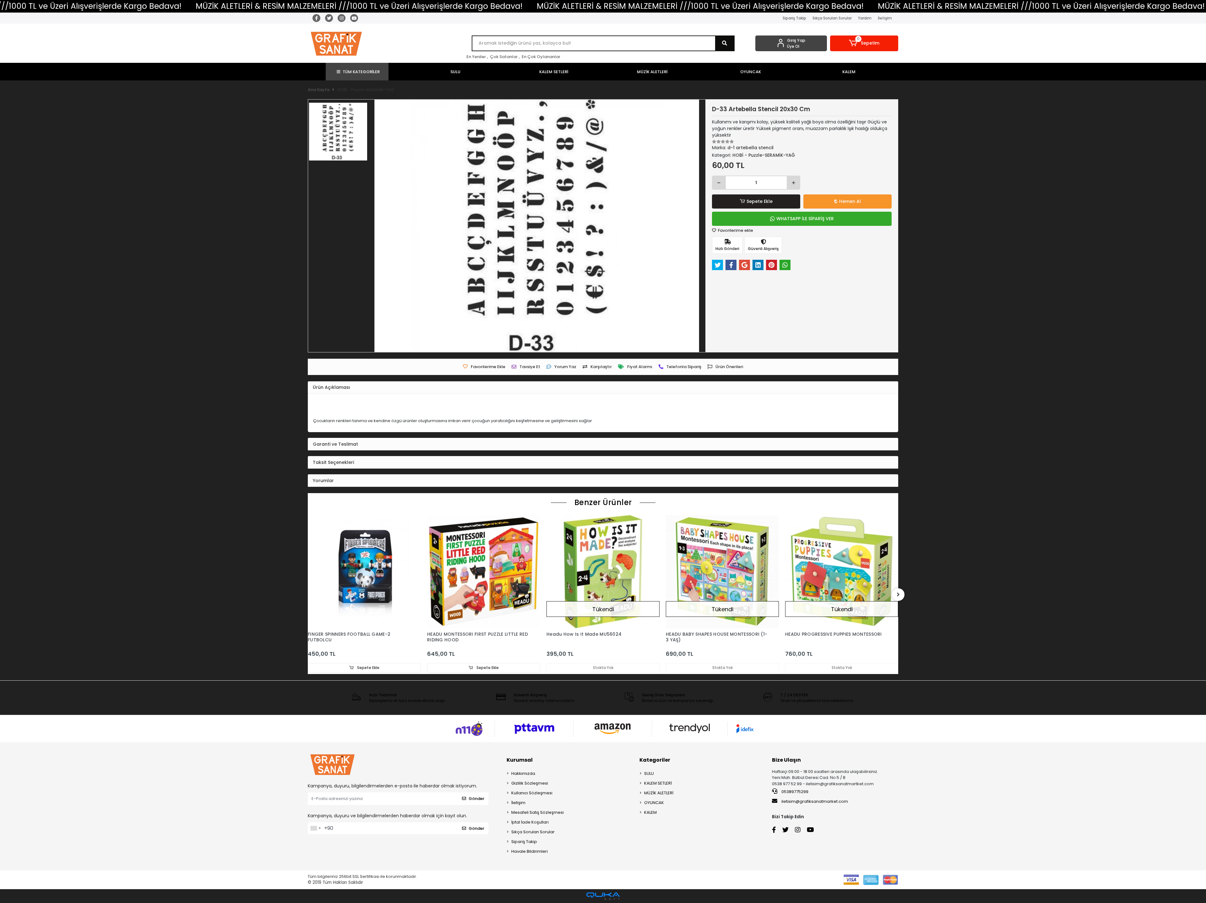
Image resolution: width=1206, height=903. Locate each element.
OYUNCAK (654, 803)
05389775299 (794, 792)
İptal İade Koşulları (530, 822)
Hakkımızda (523, 773)
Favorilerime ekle (735, 230)
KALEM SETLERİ (658, 783)
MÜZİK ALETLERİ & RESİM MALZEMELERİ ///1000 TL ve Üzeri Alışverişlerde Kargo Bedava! (359, 6)
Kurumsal (520, 760)
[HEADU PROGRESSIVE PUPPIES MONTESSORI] (841, 571)
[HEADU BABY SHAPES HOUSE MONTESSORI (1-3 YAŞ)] (722, 571)
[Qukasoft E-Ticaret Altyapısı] (603, 896)
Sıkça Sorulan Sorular (832, 18)
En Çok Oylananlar (541, 57)
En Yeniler (476, 57)
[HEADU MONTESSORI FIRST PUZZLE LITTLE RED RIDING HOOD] (483, 571)
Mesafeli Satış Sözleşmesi (537, 812)
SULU (649, 773)
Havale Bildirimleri (529, 851)
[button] (864, 43)
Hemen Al (850, 201)
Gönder (476, 799)
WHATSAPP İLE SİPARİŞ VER (805, 218)
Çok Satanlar (504, 57)
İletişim (885, 18)
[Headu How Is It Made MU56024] (603, 571)
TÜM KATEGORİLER (361, 72)
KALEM (650, 812)
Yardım (865, 18)
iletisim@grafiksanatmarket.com (814, 801)
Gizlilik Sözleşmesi (529, 783)
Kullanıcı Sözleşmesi (531, 793)
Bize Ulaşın (786, 760)
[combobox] (315, 828)
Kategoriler (654, 760)
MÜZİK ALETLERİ (658, 793)
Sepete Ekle (760, 201)
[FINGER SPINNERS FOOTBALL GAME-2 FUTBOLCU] (364, 571)
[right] (898, 594)
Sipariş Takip (794, 18)
